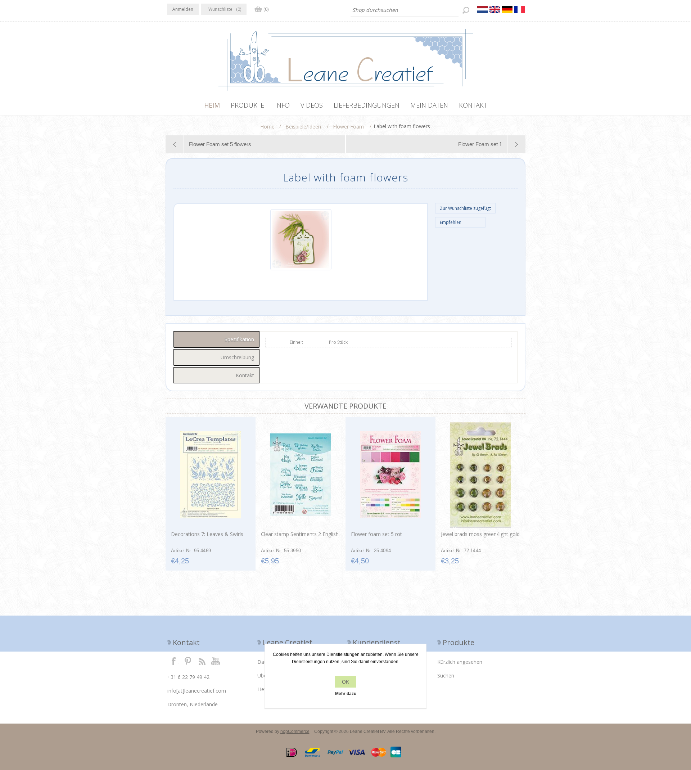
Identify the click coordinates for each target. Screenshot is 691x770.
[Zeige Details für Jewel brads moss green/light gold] (480, 475)
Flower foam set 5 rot (376, 534)
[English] (495, 9)
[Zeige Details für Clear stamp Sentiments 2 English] (300, 475)
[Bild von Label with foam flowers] (300, 268)
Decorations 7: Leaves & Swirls (207, 534)
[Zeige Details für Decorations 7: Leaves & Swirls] (210, 475)
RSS (202, 661)
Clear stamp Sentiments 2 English (300, 534)
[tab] (216, 339)
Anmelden (182, 9)
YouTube (216, 661)
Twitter (188, 661)
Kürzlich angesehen (459, 661)
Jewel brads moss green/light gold (480, 534)
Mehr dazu (345, 693)
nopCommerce (295, 731)
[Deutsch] (507, 9)
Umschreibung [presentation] (237, 357)
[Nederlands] (482, 9)
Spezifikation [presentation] (239, 339)
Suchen (445, 675)
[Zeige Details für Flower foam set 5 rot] (390, 475)
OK (345, 682)
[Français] (519, 9)
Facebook (174, 661)
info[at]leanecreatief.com (196, 690)
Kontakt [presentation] (245, 375)
